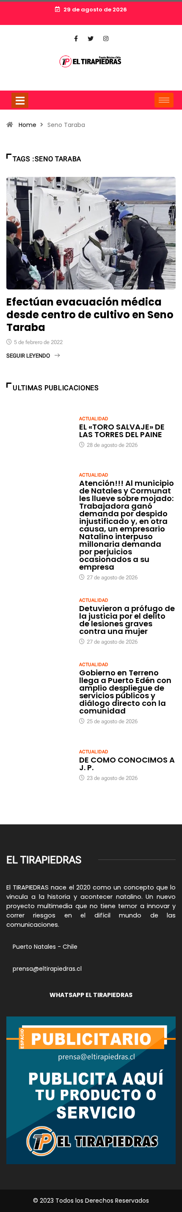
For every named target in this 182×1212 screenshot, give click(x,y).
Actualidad (93, 418)
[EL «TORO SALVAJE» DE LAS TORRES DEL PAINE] (38, 431)
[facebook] (76, 39)
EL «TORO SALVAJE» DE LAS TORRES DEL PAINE (122, 430)
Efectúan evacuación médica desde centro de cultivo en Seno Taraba (90, 314)
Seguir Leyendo (28, 356)
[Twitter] (91, 39)
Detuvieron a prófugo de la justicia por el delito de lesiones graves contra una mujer (127, 619)
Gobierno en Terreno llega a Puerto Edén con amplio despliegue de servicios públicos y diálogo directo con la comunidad (125, 691)
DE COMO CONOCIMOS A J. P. (127, 764)
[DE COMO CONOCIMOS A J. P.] (38, 765)
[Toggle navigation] (19, 100)
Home (27, 125)
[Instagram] (105, 39)
